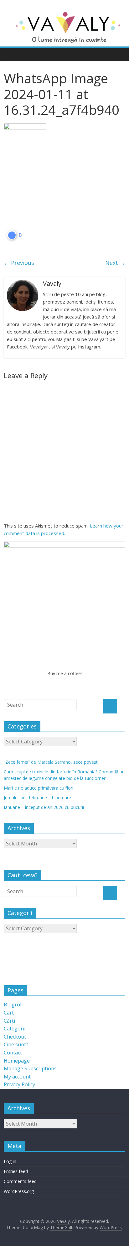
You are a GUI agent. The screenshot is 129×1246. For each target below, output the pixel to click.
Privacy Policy (19, 1084)
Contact (13, 1052)
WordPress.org (19, 1191)
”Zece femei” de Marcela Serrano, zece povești (51, 762)
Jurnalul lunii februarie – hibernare (37, 798)
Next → (115, 262)
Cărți (9, 1020)
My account (17, 1076)
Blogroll (13, 1004)
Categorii (14, 1028)
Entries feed (16, 1171)
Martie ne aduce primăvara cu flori (38, 788)
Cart (9, 1012)
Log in (10, 1161)
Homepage (17, 1060)
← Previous (19, 262)
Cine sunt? (16, 1044)
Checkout (15, 1036)
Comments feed (20, 1181)
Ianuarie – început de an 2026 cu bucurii (44, 807)
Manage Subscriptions (30, 1068)
